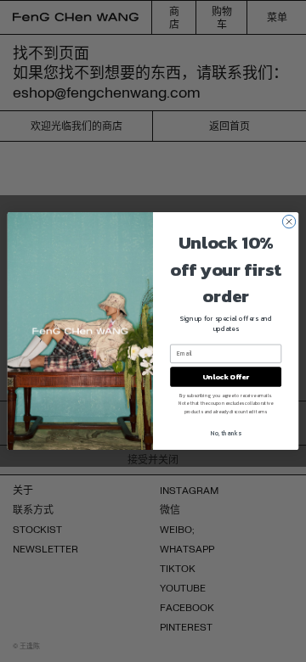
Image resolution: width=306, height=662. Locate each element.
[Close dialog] (288, 221)
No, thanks (226, 433)
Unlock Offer (225, 376)
